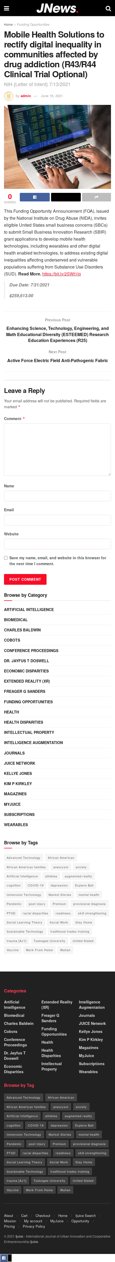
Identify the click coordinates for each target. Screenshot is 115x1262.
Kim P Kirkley (18, 783)
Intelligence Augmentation (33, 742)
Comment (14, 418)
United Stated (83, 941)
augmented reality (78, 876)
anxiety (81, 867)
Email (9, 509)
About (8, 1215)
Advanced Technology (24, 857)
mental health (89, 894)
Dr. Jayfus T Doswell (26, 660)
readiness (63, 913)
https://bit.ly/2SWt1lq (61, 274)
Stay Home (83, 922)
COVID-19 (36, 885)
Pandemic (14, 904)
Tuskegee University (50, 941)
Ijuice (19, 1236)
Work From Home (39, 950)
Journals (14, 753)
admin (26, 95)
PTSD (11, 913)
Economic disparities (26, 671)
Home (8, 24)
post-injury (37, 904)
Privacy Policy (34, 1226)
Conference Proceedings (31, 650)
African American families (26, 867)
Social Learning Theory (25, 922)
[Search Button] (108, 8)
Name (9, 485)
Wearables (16, 824)
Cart (24, 1215)
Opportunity (80, 1220)
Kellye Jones (18, 773)
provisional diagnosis (89, 904)
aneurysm (60, 867)
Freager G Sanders (24, 691)
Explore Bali (84, 885)
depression (59, 885)
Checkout (43, 1215)
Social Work (59, 922)
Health (11, 712)
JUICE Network (19, 763)
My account (33, 1220)
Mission (10, 1220)
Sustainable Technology (25, 931)
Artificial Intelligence (29, 609)
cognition (14, 885)
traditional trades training (70, 931)
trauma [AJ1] (16, 941)
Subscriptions (19, 814)
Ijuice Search (85, 1215)
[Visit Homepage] (57, 8)
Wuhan (65, 950)
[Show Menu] (6, 8)
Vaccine (13, 950)
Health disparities (23, 722)
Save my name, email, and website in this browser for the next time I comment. (57, 560)
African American (61, 857)
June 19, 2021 (52, 95)
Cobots (12, 640)
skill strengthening (92, 913)
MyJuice (12, 804)
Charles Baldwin (22, 629)
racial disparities (35, 913)
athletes (51, 876)
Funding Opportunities (33, 24)
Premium (59, 904)
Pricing (9, 1226)
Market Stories (60, 894)
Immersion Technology (24, 894)
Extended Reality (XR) (27, 681)
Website (11, 533)
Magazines (15, 793)
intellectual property (29, 732)
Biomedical (16, 619)
